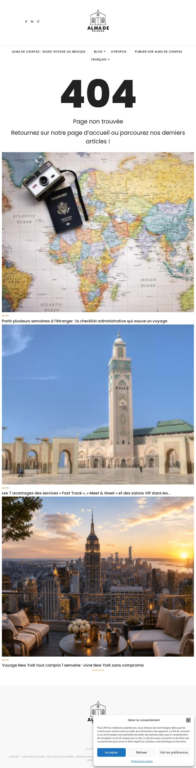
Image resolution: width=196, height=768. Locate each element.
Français (99, 59)
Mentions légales (33, 756)
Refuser (141, 752)
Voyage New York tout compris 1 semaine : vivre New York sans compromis (73, 665)
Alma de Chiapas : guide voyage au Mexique (49, 52)
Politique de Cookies (60, 756)
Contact (14, 756)
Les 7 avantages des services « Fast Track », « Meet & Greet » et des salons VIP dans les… (86, 493)
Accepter (111, 752)
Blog (98, 52)
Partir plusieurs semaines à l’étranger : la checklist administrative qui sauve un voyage (84, 321)
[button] (188, 720)
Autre (5, 315)
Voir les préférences (174, 752)
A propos (119, 52)
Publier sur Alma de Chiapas (158, 52)
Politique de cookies (142, 761)
